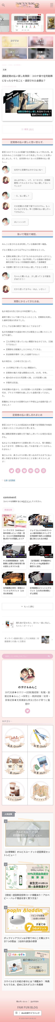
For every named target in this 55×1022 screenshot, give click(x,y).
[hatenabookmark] (30, 470)
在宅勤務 (11, 480)
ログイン (26, 501)
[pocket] (24, 470)
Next (52, 19)
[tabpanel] (27, 23)
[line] (37, 470)
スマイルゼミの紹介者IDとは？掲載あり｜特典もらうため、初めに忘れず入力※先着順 (27, 983)
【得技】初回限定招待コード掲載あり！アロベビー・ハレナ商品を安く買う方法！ (27, 896)
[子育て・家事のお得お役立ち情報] (27, 5)
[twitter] (11, 470)
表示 (31, 129)
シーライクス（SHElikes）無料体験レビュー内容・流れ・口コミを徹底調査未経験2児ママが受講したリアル (14, 536)
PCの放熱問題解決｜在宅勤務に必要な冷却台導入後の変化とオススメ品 (14, 563)
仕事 (6, 480)
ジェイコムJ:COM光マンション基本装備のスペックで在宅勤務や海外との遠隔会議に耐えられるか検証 (41, 534)
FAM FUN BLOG (27, 1007)
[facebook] (17, 470)
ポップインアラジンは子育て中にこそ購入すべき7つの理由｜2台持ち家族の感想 (26, 939)
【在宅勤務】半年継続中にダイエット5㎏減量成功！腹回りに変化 (40, 563)
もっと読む (29, 606)
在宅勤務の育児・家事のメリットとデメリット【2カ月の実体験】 (14, 591)
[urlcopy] (43, 470)
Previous (2, 19)
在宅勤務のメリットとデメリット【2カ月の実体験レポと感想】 (40, 591)
